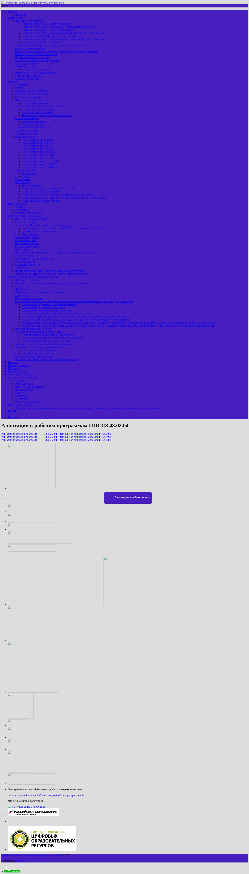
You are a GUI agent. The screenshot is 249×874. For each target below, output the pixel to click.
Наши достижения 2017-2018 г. (40, 164)
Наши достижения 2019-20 (37, 158)
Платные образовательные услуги (34, 328)
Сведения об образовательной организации (33, 276)
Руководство (22, 295)
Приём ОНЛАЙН (18, 371)
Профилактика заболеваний (38, 109)
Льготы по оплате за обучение (39, 350)
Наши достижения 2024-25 (37, 142)
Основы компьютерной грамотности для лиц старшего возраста (52, 273)
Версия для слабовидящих (131, 497)
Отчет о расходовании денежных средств (45, 341)
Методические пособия (28, 97)
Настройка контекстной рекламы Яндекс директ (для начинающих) (54, 252)
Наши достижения (25, 136)
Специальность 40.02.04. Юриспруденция (46, 23)
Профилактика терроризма (37, 112)
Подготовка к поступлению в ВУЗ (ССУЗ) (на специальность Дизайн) (62, 228)
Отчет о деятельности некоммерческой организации (52, 337)
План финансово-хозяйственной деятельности (48, 334)
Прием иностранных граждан (32, 57)
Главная (12, 11)
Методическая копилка (28, 212)
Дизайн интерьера (25, 222)
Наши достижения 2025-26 (37, 139)
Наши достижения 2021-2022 (38, 151)
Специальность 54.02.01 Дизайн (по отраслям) (49, 29)
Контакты (13, 368)
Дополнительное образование (25, 215)
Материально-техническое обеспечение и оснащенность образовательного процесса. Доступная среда (74, 301)
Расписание (21, 84)
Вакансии (13, 417)
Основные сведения (26, 280)
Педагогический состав (28, 298)
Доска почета (22, 179)
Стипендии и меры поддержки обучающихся (41, 347)
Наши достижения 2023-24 (37, 145)
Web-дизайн (22, 249)
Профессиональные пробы (37, 69)
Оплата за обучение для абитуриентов (37, 60)
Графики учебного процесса (31, 90)
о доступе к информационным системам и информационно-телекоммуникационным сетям (74, 316)
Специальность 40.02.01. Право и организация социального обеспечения (64, 197)
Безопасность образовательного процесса (39, 106)
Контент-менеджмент (27, 246)
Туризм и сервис (24, 255)
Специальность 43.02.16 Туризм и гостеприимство (51, 36)
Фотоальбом (29, 173)
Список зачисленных (27, 78)
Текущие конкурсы (26, 133)
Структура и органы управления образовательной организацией (52, 283)
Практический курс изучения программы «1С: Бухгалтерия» (50, 270)
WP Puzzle (20, 860)
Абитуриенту (16, 17)
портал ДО (21, 380)
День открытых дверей (21, 374)
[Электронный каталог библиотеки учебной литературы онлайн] (46, 795)
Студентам (21, 392)
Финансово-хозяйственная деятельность (38, 331)
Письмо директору (19, 365)
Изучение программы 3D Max (32, 219)
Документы (21, 286)
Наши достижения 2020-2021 (38, 154)
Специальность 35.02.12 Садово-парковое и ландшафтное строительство (64, 39)
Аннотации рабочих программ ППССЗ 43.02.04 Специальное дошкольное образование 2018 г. (56, 439)
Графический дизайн (27, 237)
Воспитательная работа (28, 401)
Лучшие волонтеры (33, 124)
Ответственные (24, 383)
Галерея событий (25, 170)
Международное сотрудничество (34, 356)
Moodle (19, 87)
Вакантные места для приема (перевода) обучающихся (46, 344)
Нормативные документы (30, 386)
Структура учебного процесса (32, 93)
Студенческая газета (26, 130)
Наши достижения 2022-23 (37, 148)
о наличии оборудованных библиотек (43, 307)
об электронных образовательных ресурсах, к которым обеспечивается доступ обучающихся (75, 319)
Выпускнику (22, 182)
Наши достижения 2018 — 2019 (40, 161)
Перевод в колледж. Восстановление (36, 54)
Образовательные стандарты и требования (39, 292)
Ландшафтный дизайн (28, 264)
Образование (22, 289)
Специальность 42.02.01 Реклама (41, 42)
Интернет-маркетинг (27, 243)
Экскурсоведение (25, 261)
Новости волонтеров (34, 121)
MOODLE (14, 414)
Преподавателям (24, 389)
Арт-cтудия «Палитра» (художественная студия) (42, 225)
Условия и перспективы (29, 75)
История (20, 14)
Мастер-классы (30, 234)
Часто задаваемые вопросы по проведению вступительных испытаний (56, 51)
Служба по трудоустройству (38, 353)
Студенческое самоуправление (32, 127)
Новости (13, 362)
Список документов (26, 63)
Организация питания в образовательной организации (46, 359)
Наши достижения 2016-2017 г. (40, 167)
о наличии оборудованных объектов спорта (47, 310)
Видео (25, 176)
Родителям (21, 395)
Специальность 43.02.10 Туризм (40, 200)
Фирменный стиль (25, 240)
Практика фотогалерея (35, 103)
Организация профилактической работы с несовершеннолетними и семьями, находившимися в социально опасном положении (89, 408)
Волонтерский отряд (27, 118)
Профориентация (25, 66)
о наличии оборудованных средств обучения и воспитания (56, 313)
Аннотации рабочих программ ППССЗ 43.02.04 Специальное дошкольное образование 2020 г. (56, 433)
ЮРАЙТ (13, 411)
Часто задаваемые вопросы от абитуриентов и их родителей (50, 45)
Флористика (22, 267)
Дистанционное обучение (23, 377)
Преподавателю (17, 203)
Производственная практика (31, 100)
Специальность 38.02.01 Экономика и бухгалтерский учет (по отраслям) (63, 33)
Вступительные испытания (30, 48)
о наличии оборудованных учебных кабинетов (49, 304)
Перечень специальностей (30, 20)
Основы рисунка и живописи (39, 231)
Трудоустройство (31, 185)
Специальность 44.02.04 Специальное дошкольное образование (58, 26)
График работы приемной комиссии (36, 72)
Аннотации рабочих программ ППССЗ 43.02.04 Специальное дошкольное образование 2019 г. (56, 436)
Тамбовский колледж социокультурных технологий (31, 855)
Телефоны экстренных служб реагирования (47, 115)
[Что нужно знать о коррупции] (27, 806)
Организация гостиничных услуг (34, 258)
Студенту (13, 81)
